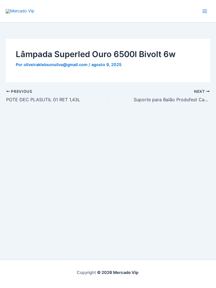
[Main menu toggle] (204, 11)
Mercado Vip (59, 11)
